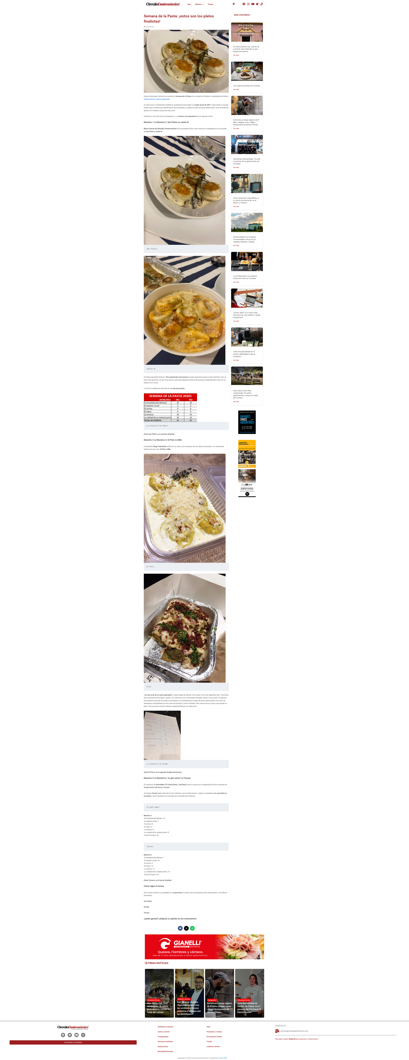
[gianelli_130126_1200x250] (204, 947)
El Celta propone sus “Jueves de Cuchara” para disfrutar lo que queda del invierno (246, 49)
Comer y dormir (164, 1032)
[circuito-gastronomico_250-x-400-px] (247, 483)
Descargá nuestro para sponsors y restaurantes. (296, 1039)
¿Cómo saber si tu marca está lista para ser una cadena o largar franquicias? (246, 315)
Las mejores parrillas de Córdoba (246, 86)
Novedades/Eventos (184, 1000)
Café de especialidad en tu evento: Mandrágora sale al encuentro (244, 353)
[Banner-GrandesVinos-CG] (247, 424)
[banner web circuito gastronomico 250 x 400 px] (247, 454)
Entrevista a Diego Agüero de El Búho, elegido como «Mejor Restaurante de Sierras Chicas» (246, 122)
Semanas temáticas (165, 1042)
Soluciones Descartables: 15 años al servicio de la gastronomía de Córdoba (246, 161)
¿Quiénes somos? (213, 1047)
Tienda (210, 4)
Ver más (236, 55)
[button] (180, 928)
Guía (189, 4)
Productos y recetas (214, 1032)
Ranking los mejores (165, 1027)
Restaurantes (163, 1047)
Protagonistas (152, 1000)
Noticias (198, 4)
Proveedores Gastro (244, 1001)
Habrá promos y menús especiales (157, 99)
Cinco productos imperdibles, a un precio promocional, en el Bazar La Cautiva (246, 200)
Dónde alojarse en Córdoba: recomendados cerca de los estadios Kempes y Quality (244, 239)
